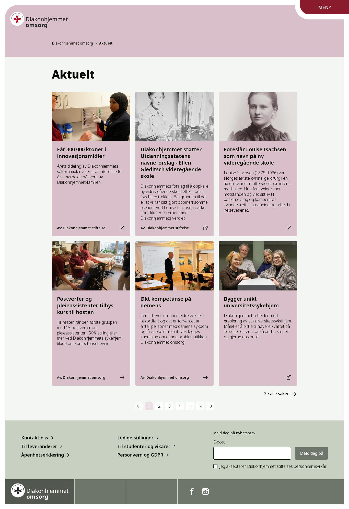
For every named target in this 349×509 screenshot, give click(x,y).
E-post (219, 442)
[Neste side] (210, 406)
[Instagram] (205, 491)
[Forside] (39, 20)
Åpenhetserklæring (42, 455)
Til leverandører (39, 446)
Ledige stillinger (135, 438)
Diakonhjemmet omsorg (72, 43)
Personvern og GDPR (140, 455)
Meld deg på (311, 453)
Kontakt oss (34, 438)
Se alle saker (276, 393)
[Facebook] (192, 491)
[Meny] (322, 9)
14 (200, 406)
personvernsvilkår (310, 466)
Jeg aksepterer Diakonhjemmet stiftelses (273, 466)
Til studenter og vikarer (143, 446)
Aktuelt (106, 43)
